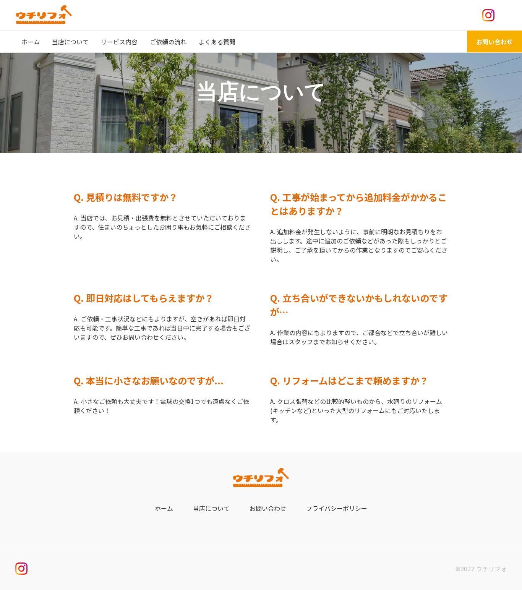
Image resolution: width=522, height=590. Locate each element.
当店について (70, 41)
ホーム (164, 508)
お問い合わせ (268, 508)
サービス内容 (119, 41)
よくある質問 (217, 41)
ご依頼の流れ (168, 41)
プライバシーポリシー (336, 508)
